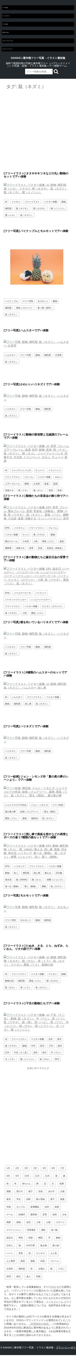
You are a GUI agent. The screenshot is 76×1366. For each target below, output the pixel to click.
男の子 (19, 1191)
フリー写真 (5, 7)
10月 (27, 1176)
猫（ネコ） (38, 490)
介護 (62, 1191)
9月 (17, 1176)
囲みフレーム (11, 541)
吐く (16, 872)
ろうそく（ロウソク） (52, 606)
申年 (57, 1058)
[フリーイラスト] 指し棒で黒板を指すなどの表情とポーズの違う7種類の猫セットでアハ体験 (36, 836)
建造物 (34, 1214)
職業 (9, 1222)
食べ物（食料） (45, 307)
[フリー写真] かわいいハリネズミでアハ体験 (32, 384)
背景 (51, 490)
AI (6, 201)
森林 (24, 818)
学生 (18, 1199)
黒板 (44, 886)
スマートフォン (14, 1230)
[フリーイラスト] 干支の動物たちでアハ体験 (32, 1003)
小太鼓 (25, 541)
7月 (62, 1168)
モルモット (43, 300)
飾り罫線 (40, 1199)
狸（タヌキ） (39, 208)
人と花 (53, 1253)
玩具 (47, 1207)
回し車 (28, 703)
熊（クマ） (23, 490)
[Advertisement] (38, 131)
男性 (21, 1237)
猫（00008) (21, 879)
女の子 (51, 1191)
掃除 (43, 1230)
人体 (38, 1222)
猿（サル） (10, 987)
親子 (30, 1191)
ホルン (58, 476)
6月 (53, 1168)
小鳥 (35, 541)
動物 (64, 201)
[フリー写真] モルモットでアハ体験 (26, 895)
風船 (33, 1261)
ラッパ (25, 534)
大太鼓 (36, 483)
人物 (48, 1222)
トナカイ (16, 201)
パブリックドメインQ (7, 40)
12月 (47, 1176)
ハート (10, 1253)
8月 (8, 1176)
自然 (54, 1214)
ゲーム (10, 1214)
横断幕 (8, 547)
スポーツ (60, 1222)
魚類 (57, 1207)
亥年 (59, 1038)
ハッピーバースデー (40, 599)
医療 (62, 1183)
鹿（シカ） (10, 214)
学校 (9, 1207)
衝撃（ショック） (55, 879)
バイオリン (19, 527)
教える (48, 872)
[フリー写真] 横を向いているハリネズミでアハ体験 (36, 622)
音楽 (59, 490)
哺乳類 (8, 208)
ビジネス (40, 1253)
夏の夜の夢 (10, 811)
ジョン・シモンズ (39, 804)
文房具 (10, 1268)
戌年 (35, 1052)
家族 (62, 1199)
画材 (28, 1199)
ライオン (52, 973)
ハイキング (19, 865)
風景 (23, 1261)
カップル (20, 1207)
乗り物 (55, 1245)
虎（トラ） (25, 987)
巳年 (7, 1052)
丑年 (50, 1038)
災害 (45, 1214)
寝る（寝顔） (50, 811)
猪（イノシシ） (58, 208)
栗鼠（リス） (48, 541)
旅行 (18, 1276)
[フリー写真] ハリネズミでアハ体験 (26, 726)
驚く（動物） (31, 886)
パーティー (41, 592)
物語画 (34, 818)
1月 (8, 1168)
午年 (33, 1045)
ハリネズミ (10, 408)
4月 (35, 1168)
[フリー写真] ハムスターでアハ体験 (26, 330)
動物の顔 (9, 980)
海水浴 (8, 879)
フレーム (29, 476)
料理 (9, 1276)
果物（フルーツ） (24, 307)
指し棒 (37, 872)
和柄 (38, 1276)
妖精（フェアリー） (29, 811)
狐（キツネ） (22, 208)
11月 (37, 1176)
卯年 (42, 1045)
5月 (44, 1168)
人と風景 (11, 1261)
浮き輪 (59, 872)
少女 (64, 1214)
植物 (18, 1222)
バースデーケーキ (22, 592)
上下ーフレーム (12, 483)
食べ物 (54, 1230)
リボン (61, 1268)
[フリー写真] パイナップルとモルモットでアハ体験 (36, 230)
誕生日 (10, 1237)
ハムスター (10, 354)
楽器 (46, 483)
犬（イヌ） (10, 1058)
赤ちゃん (26, 1183)
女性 (28, 1222)
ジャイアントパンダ (21, 470)
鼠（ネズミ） (26, 214)
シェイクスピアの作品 (15, 804)
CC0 (53, 1286)
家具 (9, 1199)
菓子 (52, 1199)
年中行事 (30, 1245)
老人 (28, 1276)
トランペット (54, 470)
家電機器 (35, 1207)
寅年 (60, 1045)
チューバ (39, 470)
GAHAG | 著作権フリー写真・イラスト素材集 (38, 58)
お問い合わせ (5, 32)
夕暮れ (41, 1268)
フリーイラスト (6, 16)
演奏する (9, 490)
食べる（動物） (12, 886)
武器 (42, 1261)
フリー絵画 (5, 24)
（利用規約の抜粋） (40, 1323)
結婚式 (22, 1214)
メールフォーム (54, 1301)
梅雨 (40, 1237)
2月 (17, 1168)
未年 (44, 1052)
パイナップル (11, 300)
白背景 (58, 354)
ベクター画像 (50, 201)
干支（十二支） (21, 1052)
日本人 (10, 1245)
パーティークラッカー (15, 599)
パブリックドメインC (7, 49)
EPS (7, 527)
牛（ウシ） (56, 1052)
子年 (51, 1045)
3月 (26, 1168)
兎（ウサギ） (39, 534)
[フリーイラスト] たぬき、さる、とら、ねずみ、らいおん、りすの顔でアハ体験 (36, 947)
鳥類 (30, 1237)
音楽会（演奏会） (55, 547)
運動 (9, 1191)
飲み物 (43, 1245)
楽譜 (55, 483)
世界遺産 (31, 1230)
